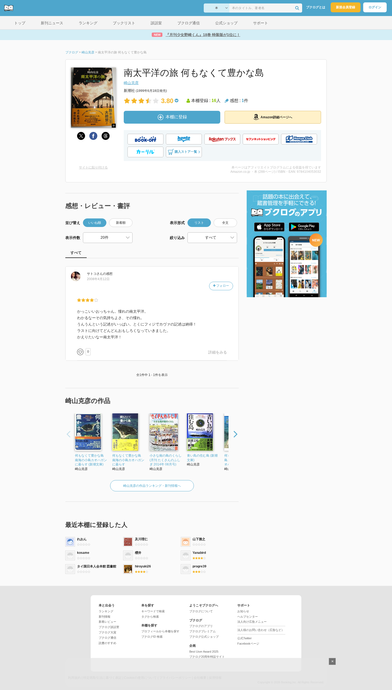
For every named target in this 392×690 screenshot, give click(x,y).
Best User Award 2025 (203, 651)
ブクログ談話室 (109, 627)
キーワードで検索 (153, 611)
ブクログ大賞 (107, 632)
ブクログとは (315, 7)
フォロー (222, 286)
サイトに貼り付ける (93, 167)
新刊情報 (104, 616)
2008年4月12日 (98, 279)
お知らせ (243, 611)
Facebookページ (248, 643)
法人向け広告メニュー (252, 621)
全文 (225, 223)
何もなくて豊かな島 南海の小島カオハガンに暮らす (128, 460)
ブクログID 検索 (152, 636)
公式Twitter (244, 638)
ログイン (375, 7)
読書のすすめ (107, 643)
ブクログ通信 (107, 637)
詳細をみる (217, 352)
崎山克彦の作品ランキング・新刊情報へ (152, 486)
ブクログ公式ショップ (204, 636)
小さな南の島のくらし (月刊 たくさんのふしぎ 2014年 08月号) (166, 460)
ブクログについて (201, 611)
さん (95, 274)
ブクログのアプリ (201, 626)
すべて (76, 252)
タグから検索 (150, 616)
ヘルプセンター (247, 616)
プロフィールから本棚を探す (160, 631)
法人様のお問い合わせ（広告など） (260, 630)
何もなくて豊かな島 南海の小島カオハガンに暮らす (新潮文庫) (91, 460)
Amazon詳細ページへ (276, 117)
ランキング (106, 611)
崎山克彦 (131, 83)
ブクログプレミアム (202, 631)
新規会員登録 (345, 7)
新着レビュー (107, 621)
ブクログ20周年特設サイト (207, 656)
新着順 (121, 223)
